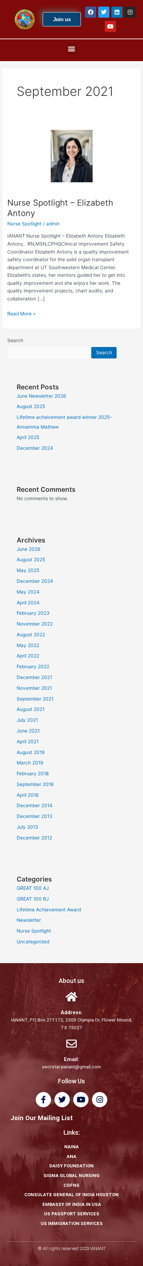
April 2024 (28, 602)
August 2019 (31, 752)
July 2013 (27, 827)
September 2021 (35, 699)
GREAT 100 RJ (33, 899)
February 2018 (33, 773)
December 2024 (35, 448)
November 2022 (35, 624)
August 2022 (31, 634)
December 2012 (34, 838)
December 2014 (34, 805)
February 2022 (33, 666)
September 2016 (35, 784)
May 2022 (28, 645)
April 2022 (28, 656)
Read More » (21, 313)
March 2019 (30, 763)
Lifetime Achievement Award (49, 909)
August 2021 (30, 709)
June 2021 (28, 731)
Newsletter (29, 920)
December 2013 (34, 816)
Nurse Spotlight (24, 223)
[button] (71, 48)
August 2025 (31, 406)
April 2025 (28, 437)
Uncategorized (33, 941)
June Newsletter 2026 (41, 396)
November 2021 (34, 688)
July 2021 (27, 720)
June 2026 (29, 549)
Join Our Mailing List (41, 1118)
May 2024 (28, 592)
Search (15, 340)
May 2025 (28, 570)
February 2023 (33, 613)
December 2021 (34, 677)
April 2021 (28, 741)
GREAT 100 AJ (33, 888)
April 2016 (28, 795)
